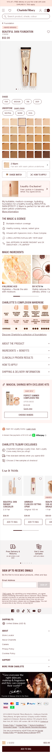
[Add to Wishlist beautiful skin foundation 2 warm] (48, 32)
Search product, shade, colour (22, 16)
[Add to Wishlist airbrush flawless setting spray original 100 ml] (40, 479)
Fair (6, 102)
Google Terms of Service (26, 732)
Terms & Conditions (36, 725)
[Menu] (3, 10)
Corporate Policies (10, 727)
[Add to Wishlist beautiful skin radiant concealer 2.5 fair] (19, 479)
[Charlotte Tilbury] (26, 10)
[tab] (16, 89)
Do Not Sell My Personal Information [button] (33, 727)
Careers (5, 644)
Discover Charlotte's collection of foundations (24, 334)
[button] (5, 16)
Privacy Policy (35, 601)
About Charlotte (9, 640)
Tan (27, 102)
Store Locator (8, 635)
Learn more (19, 108)
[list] (26, 67)
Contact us (44, 721)
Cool (31, 113)
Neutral (8, 113)
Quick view (28, 409)
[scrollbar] (26, 296)
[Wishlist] (10, 10)
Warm (20, 113)
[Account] (40, 10)
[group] (16, 274)
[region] (26, 401)
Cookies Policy (8, 653)
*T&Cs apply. (7, 594)
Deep (37, 102)
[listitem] (26, 67)
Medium (17, 102)
